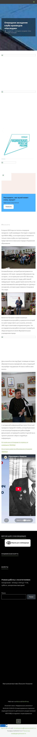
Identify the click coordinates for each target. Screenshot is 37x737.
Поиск (3, 593)
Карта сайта (5, 728)
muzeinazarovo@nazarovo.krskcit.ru (25, 728)
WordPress (25, 701)
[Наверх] (18, 721)
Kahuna (18, 701)
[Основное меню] (34, 2)
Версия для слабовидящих (20, 542)
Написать (9, 206)
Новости (10, 31)
